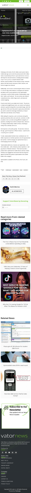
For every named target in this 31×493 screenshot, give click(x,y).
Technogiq (17, 491)
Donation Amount (6, 205)
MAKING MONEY (5, 465)
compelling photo (5, 132)
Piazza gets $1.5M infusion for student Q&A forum (15, 347)
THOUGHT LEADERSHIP (7, 463)
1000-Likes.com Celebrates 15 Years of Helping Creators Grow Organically (15, 267)
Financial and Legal (14, 25)
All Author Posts (17, 191)
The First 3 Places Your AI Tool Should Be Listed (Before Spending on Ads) (15, 243)
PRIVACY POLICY (5, 484)
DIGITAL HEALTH (5, 468)
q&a (21, 170)
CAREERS (3, 476)
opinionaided (15, 170)
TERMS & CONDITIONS (7, 481)
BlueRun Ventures (25, 75)
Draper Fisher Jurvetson (6, 79)
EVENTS (3, 474)
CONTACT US (4, 479)
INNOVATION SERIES (6, 458)
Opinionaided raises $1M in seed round (15, 365)
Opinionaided (12, 74)
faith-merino (15, 35)
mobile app (8, 170)
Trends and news (7, 27)
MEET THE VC (4, 460)
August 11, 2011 (6, 35)
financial (5, 25)
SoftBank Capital (14, 75)
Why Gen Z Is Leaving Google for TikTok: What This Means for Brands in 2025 (15, 305)
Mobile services (24, 25)
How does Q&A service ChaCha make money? (15, 395)
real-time (26, 170)
